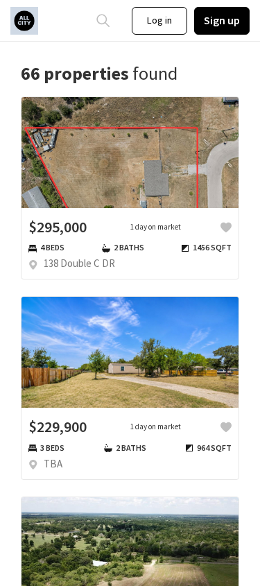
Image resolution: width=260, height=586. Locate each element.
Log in (159, 20)
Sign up (222, 20)
